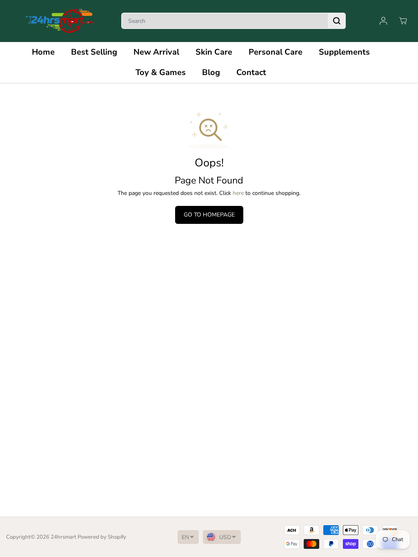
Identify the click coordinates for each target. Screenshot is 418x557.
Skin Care (214, 51)
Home (43, 51)
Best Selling (94, 51)
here (238, 193)
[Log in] (383, 21)
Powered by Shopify (102, 537)
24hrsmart (63, 537)
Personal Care (275, 51)
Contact (251, 72)
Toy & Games (161, 72)
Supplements (344, 51)
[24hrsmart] (59, 21)
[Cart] (403, 21)
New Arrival (156, 51)
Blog (211, 72)
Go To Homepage (209, 215)
